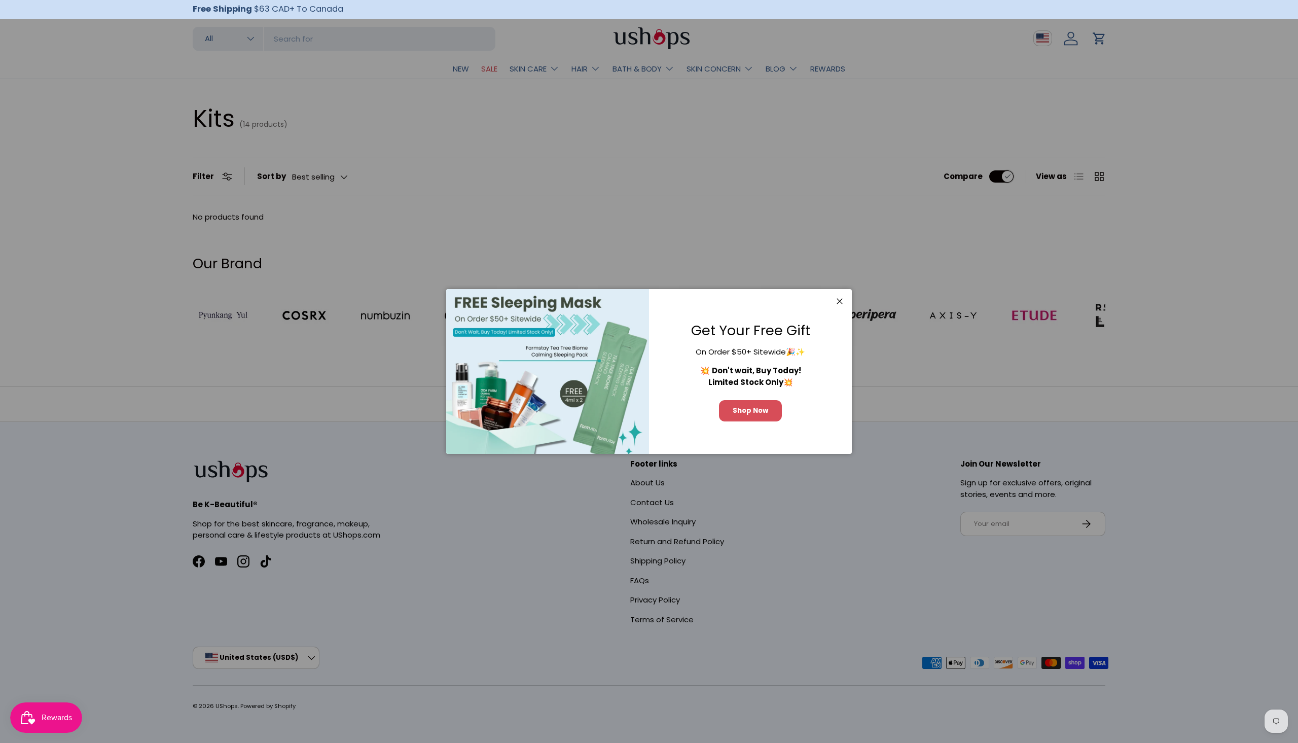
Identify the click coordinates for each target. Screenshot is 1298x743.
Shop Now (750, 410)
